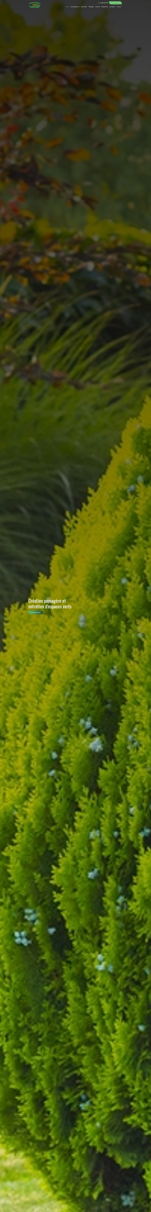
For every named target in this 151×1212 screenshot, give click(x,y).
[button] (103, 2)
